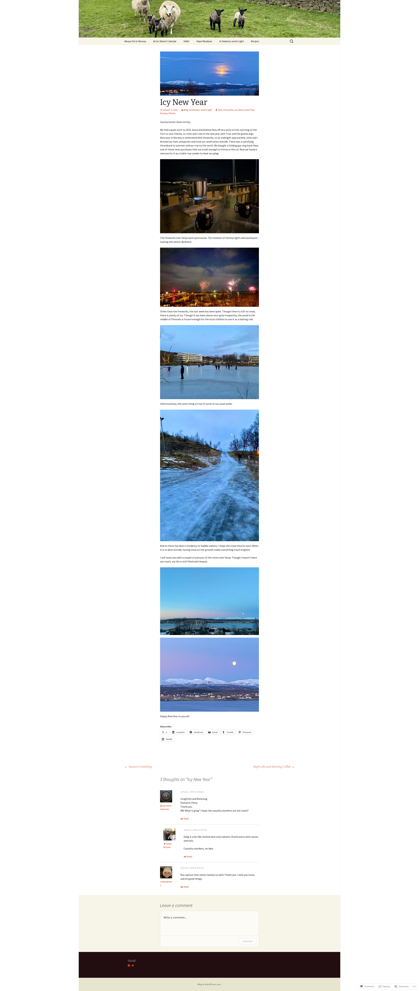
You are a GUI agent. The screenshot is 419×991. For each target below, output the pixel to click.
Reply (186, 818)
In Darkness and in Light (231, 41)
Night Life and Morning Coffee (274, 766)
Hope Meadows (204, 41)
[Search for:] (292, 41)
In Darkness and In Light (200, 109)
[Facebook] (129, 965)
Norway (163, 113)
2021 (220, 109)
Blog (186, 109)
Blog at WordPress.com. (209, 984)
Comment (247, 941)
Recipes (255, 41)
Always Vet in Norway (135, 41)
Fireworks (228, 109)
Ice (236, 109)
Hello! (186, 41)
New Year (249, 109)
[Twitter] (132, 965)
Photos (172, 113)
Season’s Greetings (138, 766)
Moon (241, 109)
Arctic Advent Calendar (164, 41)
